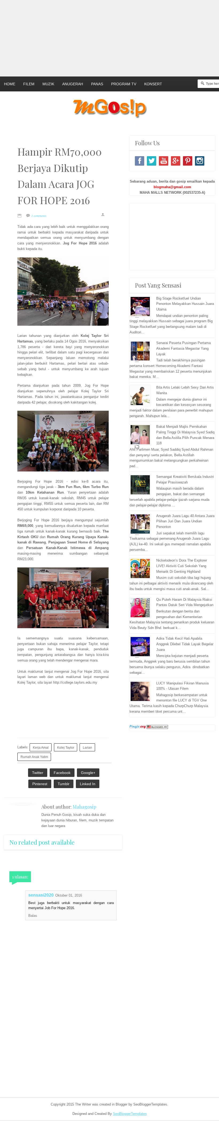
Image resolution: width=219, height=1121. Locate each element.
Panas (97, 84)
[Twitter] (151, 161)
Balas (32, 916)
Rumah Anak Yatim (34, 757)
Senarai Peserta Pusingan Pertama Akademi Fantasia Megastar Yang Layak (183, 348)
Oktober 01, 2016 (68, 895)
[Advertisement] (109, 37)
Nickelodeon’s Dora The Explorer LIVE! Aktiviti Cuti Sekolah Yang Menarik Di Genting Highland (181, 566)
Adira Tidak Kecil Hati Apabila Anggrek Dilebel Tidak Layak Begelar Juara (184, 644)
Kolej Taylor (65, 747)
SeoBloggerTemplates (130, 1114)
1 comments (38, 215)
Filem (28, 84)
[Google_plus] (175, 161)
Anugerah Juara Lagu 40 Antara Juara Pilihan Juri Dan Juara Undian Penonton (185, 521)
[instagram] (199, 161)
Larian (87, 747)
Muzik (48, 84)
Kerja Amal (41, 747)
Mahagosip (84, 807)
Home (9, 84)
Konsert (153, 84)
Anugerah (72, 84)
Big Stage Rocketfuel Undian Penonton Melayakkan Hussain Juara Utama (185, 304)
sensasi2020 (41, 895)
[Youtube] (163, 161)
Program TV (123, 84)
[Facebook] (139, 161)
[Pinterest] (187, 161)
